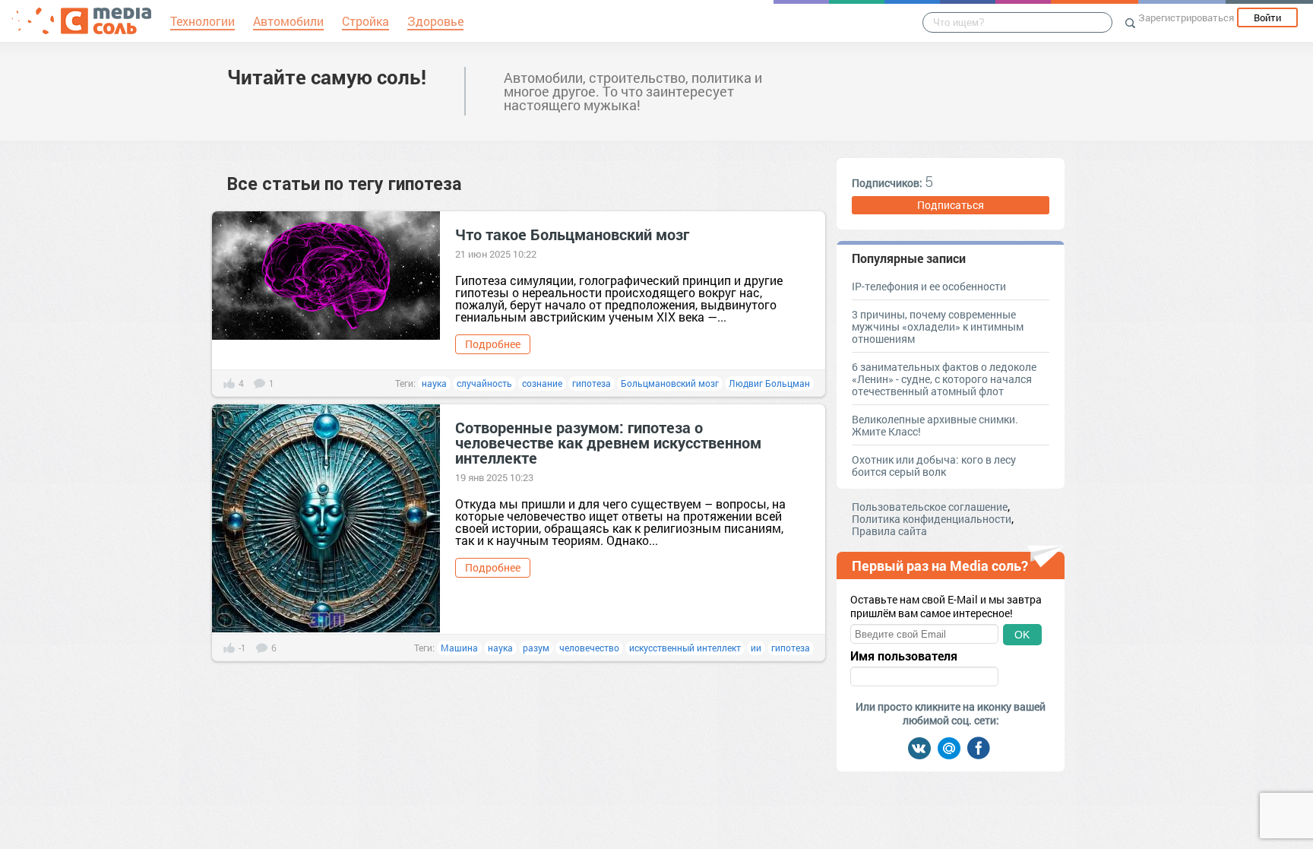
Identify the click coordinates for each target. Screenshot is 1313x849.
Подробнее (492, 344)
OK (1022, 635)
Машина (459, 648)
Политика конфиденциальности (931, 519)
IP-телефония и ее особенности (929, 286)
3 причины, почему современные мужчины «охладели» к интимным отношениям (938, 326)
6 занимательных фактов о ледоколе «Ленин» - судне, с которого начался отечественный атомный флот (944, 379)
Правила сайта (889, 531)
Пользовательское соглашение (930, 506)
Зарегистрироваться (1186, 17)
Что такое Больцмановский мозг (572, 234)
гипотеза (591, 383)
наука (434, 383)
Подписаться (950, 205)
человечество (589, 648)
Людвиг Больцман (769, 383)
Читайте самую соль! (326, 77)
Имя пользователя (903, 656)
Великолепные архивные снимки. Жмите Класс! (935, 425)
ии (756, 648)
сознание (542, 383)
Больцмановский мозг (670, 383)
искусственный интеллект (685, 648)
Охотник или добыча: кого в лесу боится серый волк (934, 465)
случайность (484, 383)
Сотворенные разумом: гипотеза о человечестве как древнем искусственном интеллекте (608, 442)
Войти (1267, 17)
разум (536, 648)
